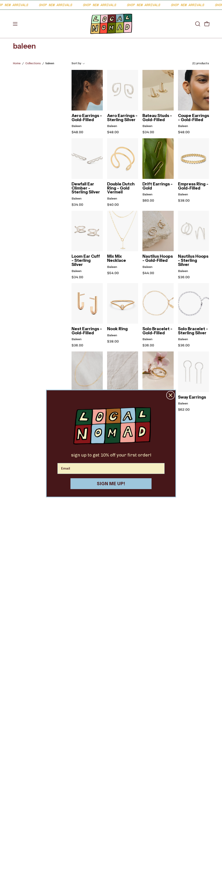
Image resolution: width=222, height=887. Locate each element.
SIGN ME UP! (111, 483)
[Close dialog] (170, 395)
